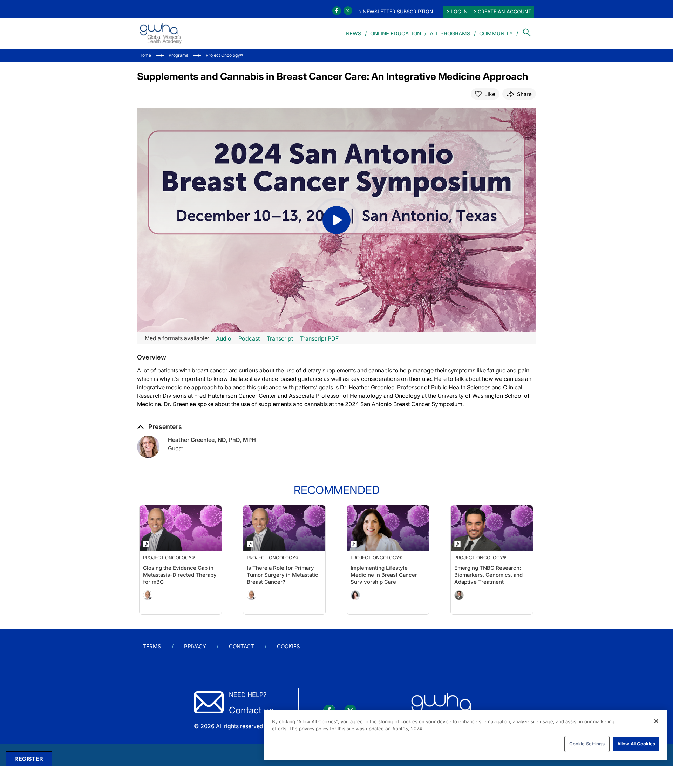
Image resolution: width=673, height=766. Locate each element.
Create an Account (504, 11)
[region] (465, 735)
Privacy (195, 646)
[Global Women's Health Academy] (160, 33)
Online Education (395, 33)
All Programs (450, 33)
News (353, 33)
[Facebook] (336, 10)
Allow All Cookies (636, 743)
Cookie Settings (587, 743)
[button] (151, 357)
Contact (241, 646)
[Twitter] (348, 10)
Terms (152, 646)
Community (496, 33)
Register (28, 758)
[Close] (656, 721)
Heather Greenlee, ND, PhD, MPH (212, 439)
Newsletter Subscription (398, 11)
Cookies (288, 646)
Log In (459, 11)
